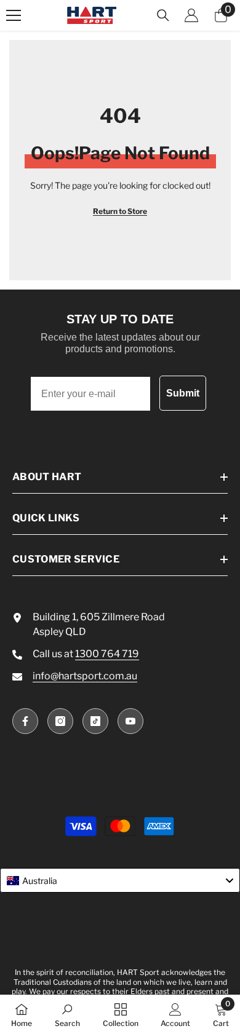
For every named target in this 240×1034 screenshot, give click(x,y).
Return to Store (120, 211)
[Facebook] (25, 721)
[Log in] (191, 15)
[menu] (13, 15)
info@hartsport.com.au (85, 676)
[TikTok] (95, 721)
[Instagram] (60, 721)
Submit (182, 393)
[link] (67, 1014)
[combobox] (120, 880)
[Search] (163, 15)
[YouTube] (130, 721)
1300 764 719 (107, 654)
